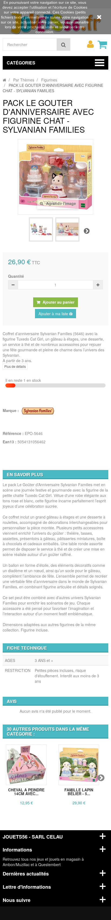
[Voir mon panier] (102, 44)
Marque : (11, 410)
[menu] (90, 44)
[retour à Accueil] (4, 80)
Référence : (13, 433)
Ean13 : (9, 441)
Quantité (16, 276)
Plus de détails (15, 366)
